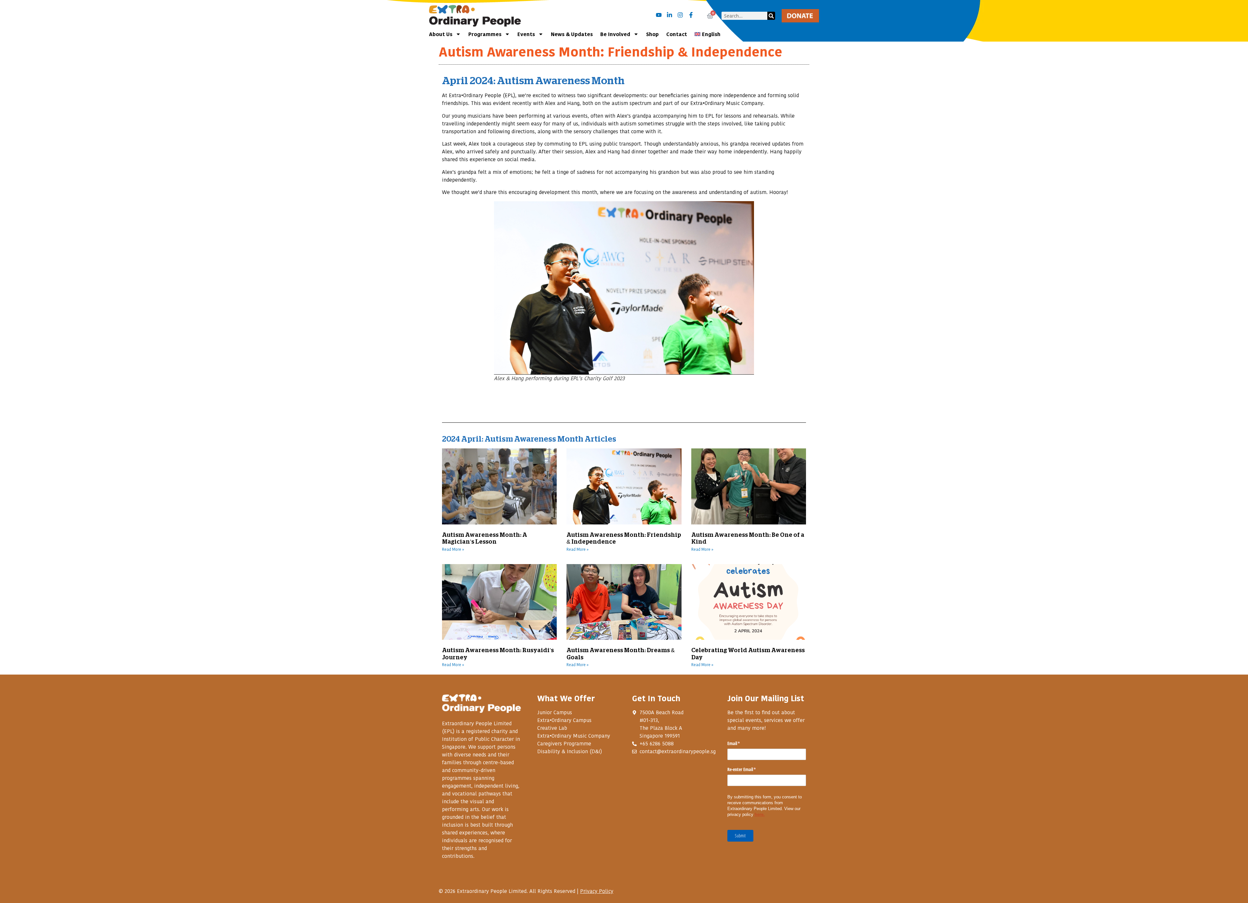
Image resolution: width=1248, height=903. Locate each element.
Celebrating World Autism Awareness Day (748, 653)
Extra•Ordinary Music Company (573, 736)
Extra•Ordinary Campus (564, 720)
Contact (676, 34)
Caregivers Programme (564, 743)
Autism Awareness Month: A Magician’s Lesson (484, 537)
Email (741, 743)
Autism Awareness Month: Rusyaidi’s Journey (498, 653)
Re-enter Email (749, 769)
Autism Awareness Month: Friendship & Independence (623, 537)
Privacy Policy (596, 891)
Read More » (453, 549)
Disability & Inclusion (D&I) (569, 751)
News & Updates (572, 34)
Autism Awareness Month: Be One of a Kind (747, 537)
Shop (652, 34)
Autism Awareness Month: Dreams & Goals (620, 653)
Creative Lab (552, 728)
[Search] (771, 16)
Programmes (484, 34)
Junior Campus (554, 712)
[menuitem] (708, 34)
